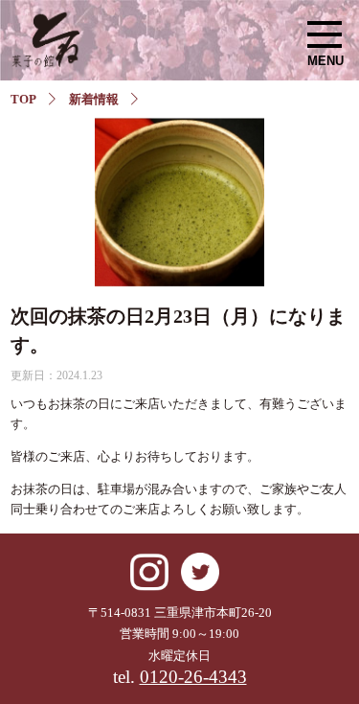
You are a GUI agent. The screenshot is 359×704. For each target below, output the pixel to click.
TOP (23, 99)
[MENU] (324, 34)
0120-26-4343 (193, 677)
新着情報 (94, 99)
